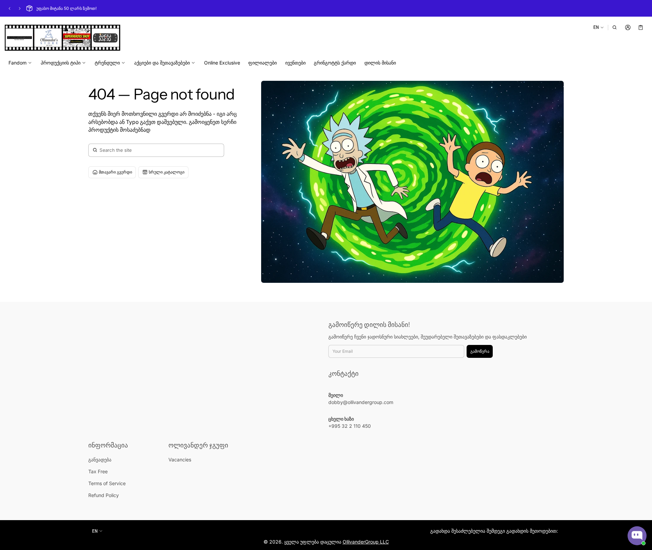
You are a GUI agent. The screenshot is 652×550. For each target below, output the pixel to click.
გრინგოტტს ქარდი (335, 63)
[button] (614, 27)
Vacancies (179, 459)
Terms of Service (107, 483)
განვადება (99, 459)
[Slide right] (19, 8)
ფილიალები (262, 63)
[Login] (627, 27)
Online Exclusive (222, 63)
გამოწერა (479, 351)
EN (596, 27)
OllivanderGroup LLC (366, 542)
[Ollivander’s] (62, 37)
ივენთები (295, 63)
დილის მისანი (380, 63)
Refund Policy (103, 495)
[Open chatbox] (637, 535)
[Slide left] (9, 8)
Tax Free (98, 471)
